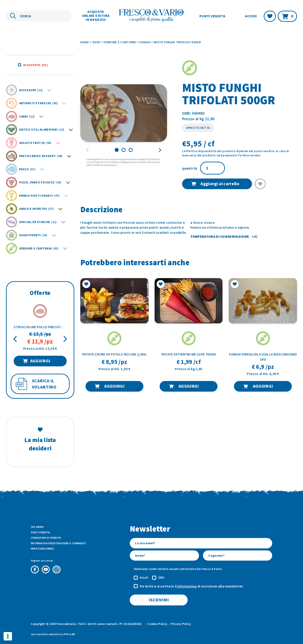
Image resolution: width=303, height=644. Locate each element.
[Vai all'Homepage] (151, 16)
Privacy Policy (181, 624)
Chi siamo (37, 526)
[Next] (65, 339)
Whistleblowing (42, 548)
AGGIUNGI (40, 360)
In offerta (35, 65)
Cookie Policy (157, 624)
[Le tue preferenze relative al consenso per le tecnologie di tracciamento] (8, 636)
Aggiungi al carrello (220, 183)
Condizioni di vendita (46, 537)
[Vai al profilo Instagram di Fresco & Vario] (57, 569)
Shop (96, 42)
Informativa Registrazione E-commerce (58, 543)
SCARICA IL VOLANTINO (44, 384)
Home (84, 42)
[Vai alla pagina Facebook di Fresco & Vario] (35, 569)
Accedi (251, 16)
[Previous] (16, 339)
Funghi (144, 42)
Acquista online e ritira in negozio (96, 15)
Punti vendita (212, 16)
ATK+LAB (69, 634)
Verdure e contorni (120, 42)
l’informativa (186, 586)
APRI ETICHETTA (198, 128)
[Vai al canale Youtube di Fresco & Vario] (46, 569)
